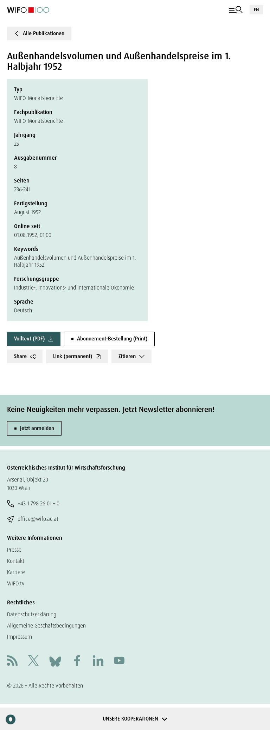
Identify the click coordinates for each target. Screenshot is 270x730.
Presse (14, 549)
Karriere (16, 572)
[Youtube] (119, 661)
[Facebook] (77, 661)
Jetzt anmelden (37, 428)
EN (256, 10)
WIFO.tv (16, 583)
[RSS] (12, 661)
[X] (33, 661)
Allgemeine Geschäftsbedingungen (46, 625)
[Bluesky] (55, 661)
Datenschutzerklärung (31, 614)
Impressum (19, 637)
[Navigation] (236, 10)
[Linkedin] (98, 661)
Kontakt (15, 561)
